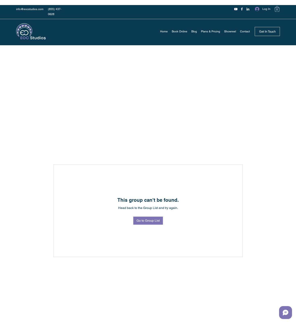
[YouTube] (236, 9)
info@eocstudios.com (29, 9)
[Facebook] (242, 9)
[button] (277, 9)
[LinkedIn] (248, 9)
